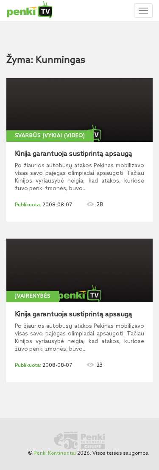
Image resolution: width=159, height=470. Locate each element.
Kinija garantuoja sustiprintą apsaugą (73, 154)
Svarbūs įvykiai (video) (50, 136)
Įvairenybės (32, 296)
